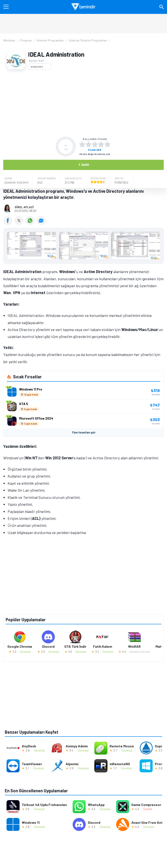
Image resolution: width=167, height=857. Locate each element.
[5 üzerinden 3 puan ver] (95, 144)
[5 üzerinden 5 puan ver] (107, 144)
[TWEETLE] (19, 223)
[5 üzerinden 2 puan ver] (88, 144)
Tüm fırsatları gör (83, 432)
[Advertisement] (83, 103)
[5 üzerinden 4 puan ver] (101, 144)
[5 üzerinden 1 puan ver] (82, 144)
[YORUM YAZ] (42, 223)
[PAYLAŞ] (8, 223)
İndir (83, 164)
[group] (83, 246)
